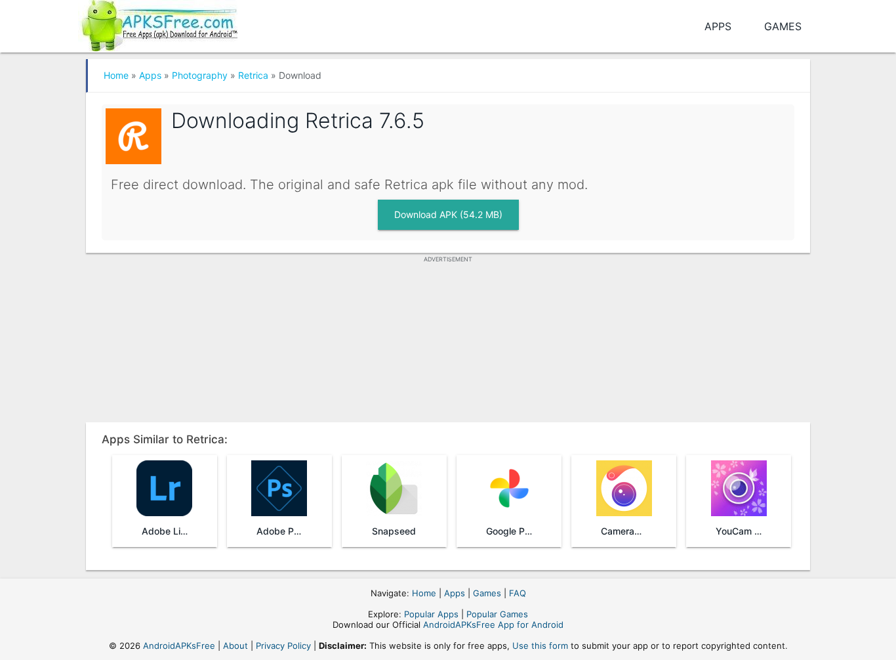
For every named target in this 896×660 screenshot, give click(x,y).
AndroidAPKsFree (179, 645)
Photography (200, 75)
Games (783, 26)
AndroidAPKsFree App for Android (493, 624)
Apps (717, 26)
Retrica (253, 75)
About (235, 645)
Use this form (540, 645)
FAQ (517, 593)
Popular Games (497, 614)
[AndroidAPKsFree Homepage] (157, 23)
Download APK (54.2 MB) (448, 214)
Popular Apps (431, 614)
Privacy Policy (283, 645)
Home (116, 75)
